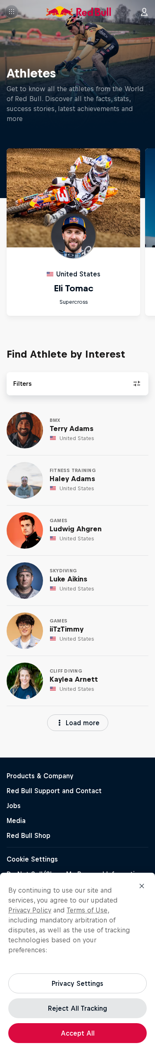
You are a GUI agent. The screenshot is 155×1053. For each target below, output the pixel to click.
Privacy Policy (29, 910)
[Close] (142, 886)
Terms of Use (87, 910)
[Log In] (144, 11)
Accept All (78, 1033)
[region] (77, 963)
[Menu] (11, 11)
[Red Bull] (78, 11)
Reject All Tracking (77, 1008)
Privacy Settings (77, 983)
